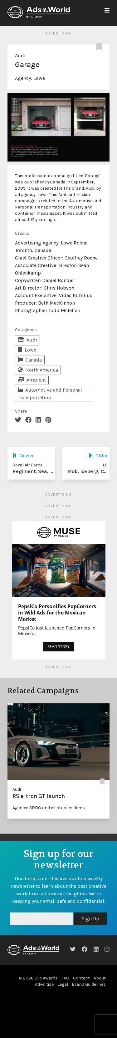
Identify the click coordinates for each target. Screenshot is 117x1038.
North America (41, 370)
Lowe (39, 78)
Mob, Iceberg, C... (87, 471)
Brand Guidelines (89, 984)
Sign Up (90, 919)
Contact (81, 978)
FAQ (65, 978)
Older (101, 456)
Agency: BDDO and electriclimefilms (48, 807)
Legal (62, 984)
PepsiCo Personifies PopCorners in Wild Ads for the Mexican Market (57, 612)
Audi (20, 56)
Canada (33, 360)
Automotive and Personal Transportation (50, 393)
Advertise (44, 984)
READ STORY (58, 646)
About (100, 978)
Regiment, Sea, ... (32, 471)
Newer (26, 456)
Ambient (36, 380)
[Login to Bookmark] (100, 47)
